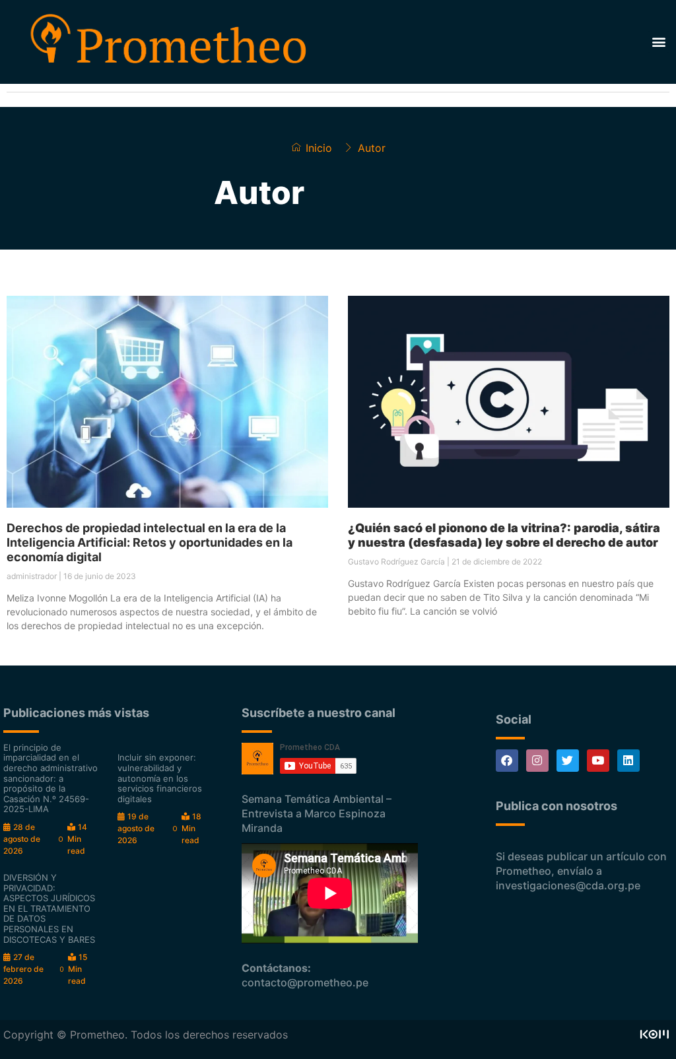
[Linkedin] (628, 760)
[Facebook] (507, 760)
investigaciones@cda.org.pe (568, 885)
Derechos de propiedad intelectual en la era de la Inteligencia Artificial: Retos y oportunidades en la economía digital (149, 542)
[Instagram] (537, 760)
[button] (658, 42)
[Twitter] (568, 760)
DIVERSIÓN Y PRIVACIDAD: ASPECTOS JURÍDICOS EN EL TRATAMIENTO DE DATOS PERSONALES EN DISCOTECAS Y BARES (49, 908)
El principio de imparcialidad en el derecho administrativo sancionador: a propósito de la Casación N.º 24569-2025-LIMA (50, 778)
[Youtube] (598, 760)
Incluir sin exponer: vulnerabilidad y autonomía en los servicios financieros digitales (160, 777)
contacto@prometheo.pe (305, 982)
